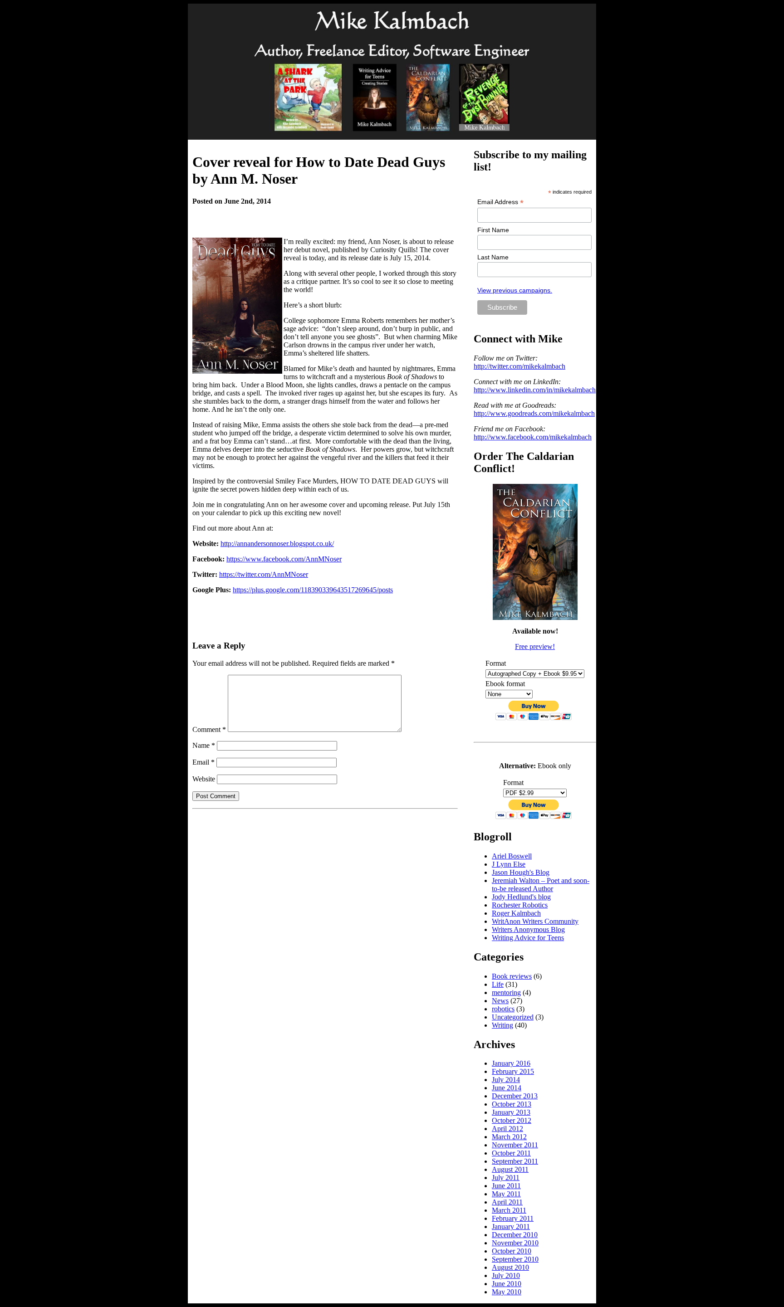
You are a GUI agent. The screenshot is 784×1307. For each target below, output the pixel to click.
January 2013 (511, 1112)
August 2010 (510, 1267)
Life (498, 984)
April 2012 (507, 1128)
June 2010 (506, 1283)
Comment (209, 729)
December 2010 (515, 1235)
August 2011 (510, 1169)
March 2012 (509, 1137)
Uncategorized (513, 1017)
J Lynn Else (508, 864)
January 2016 (511, 1063)
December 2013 (515, 1096)
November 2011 (515, 1145)
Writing (502, 1025)
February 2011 (513, 1218)
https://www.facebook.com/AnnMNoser (284, 559)
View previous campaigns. (514, 290)
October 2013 (511, 1104)
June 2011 (506, 1186)
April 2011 (507, 1202)
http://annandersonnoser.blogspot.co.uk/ (277, 543)
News (500, 1001)
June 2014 (506, 1088)
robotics (503, 1009)
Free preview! (535, 646)
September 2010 (515, 1259)
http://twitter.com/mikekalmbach (519, 366)
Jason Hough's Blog (520, 872)
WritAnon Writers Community (535, 921)
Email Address (500, 202)
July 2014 (506, 1079)
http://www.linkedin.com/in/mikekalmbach (535, 390)
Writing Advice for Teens (528, 937)
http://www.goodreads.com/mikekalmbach (534, 413)
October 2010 (511, 1251)
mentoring (506, 992)
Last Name (493, 257)
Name (203, 745)
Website (203, 779)
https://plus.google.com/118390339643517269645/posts (313, 590)
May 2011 (506, 1194)
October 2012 (511, 1120)
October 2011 (511, 1153)
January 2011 (511, 1226)
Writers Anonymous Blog (528, 929)
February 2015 (513, 1071)
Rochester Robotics (520, 905)
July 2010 (506, 1275)
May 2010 (506, 1292)
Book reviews (512, 976)
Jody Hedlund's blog (521, 897)
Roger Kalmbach (516, 913)
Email (203, 762)
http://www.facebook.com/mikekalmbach (533, 437)
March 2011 (509, 1210)
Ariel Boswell (512, 856)
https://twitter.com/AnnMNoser (263, 574)
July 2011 (505, 1177)
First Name (493, 230)
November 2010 (515, 1243)
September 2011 (515, 1161)
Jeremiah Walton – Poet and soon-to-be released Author (540, 884)
